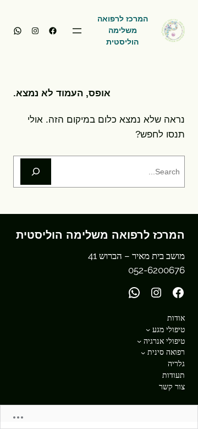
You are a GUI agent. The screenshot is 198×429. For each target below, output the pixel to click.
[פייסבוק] (52, 30)
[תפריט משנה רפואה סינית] (143, 352)
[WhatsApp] (17, 30)
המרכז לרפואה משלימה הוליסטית (122, 30)
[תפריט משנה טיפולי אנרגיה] (139, 341)
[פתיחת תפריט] (77, 30)
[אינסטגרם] (35, 30)
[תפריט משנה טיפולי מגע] (148, 329)
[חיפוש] (35, 171)
